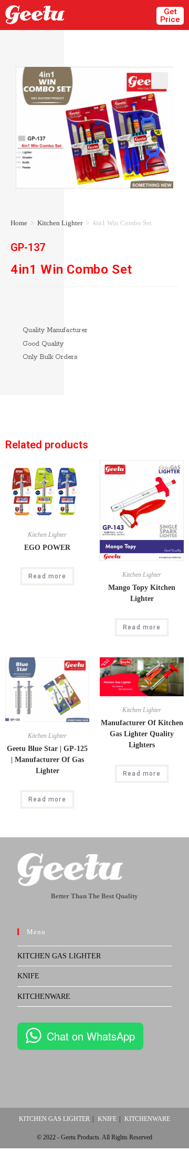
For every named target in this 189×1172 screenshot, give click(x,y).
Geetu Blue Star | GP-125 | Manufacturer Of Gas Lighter (47, 760)
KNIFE (28, 976)
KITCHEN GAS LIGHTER (59, 956)
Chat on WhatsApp (91, 1036)
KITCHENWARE (43, 996)
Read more (47, 576)
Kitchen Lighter (59, 223)
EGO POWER (47, 548)
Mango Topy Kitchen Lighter (141, 593)
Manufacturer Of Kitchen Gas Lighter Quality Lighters (142, 734)
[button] (142, 15)
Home (18, 223)
